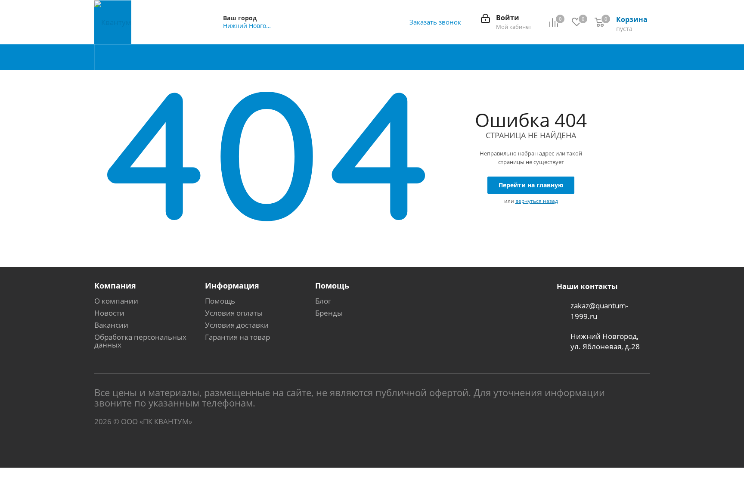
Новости (109, 313)
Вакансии (111, 325)
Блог (323, 301)
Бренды (329, 313)
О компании (116, 301)
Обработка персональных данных (140, 341)
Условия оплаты (234, 313)
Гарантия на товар (237, 337)
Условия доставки (237, 325)
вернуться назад (536, 201)
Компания (115, 285)
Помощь (220, 301)
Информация (232, 285)
